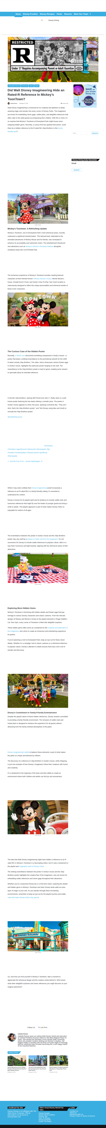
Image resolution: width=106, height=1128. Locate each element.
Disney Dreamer (45, 1120)
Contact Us (74, 1111)
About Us (73, 1113)
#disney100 (31, 449)
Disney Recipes (47, 14)
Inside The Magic (45, 1121)
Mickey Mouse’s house (42, 279)
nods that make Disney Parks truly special (23, 897)
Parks (59, 14)
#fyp (48, 449)
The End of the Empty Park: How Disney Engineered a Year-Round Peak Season (37, 1069)
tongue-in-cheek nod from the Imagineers (42, 539)
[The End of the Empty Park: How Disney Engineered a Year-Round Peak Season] (38, 1060)
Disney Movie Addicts (47, 1115)
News (18, 14)
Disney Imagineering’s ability (18, 752)
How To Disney (44, 1118)
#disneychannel (33, 453)
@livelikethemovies (15, 417)
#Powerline (48, 446)
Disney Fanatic (44, 1113)
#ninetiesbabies (21, 453)
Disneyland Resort (14, 86)
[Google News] (42, 1027)
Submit (76, 170)
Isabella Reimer (13, 103)
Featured (24, 86)
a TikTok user (20, 356)
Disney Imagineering (39, 488)
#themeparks (12, 456)
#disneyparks (41, 449)
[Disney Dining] (53, 25)
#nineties (11, 453)
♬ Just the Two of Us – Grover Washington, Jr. (25, 461)
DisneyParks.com (14, 1117)
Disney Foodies (30, 14)
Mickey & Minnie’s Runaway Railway (39, 246)
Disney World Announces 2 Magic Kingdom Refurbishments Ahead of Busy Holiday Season (17, 1069)
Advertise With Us (76, 1114)
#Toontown (12, 449)
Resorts (68, 14)
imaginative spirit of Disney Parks (31, 866)
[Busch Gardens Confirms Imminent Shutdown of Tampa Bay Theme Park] (59, 1060)
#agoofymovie (21, 449)
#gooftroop (43, 453)
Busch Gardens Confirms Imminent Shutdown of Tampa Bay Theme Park (59, 1069)
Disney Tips (43, 1116)
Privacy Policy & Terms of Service (82, 1116)
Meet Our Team (81, 14)
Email (74, 163)
